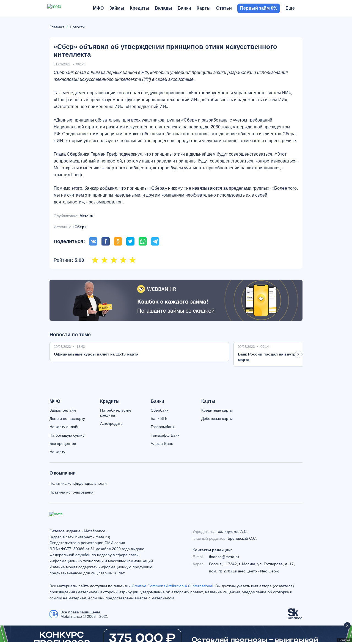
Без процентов (63, 443)
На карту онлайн (64, 427)
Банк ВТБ (159, 418)
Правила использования (72, 492)
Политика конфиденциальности (78, 483)
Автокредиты (111, 423)
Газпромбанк (162, 427)
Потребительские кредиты (115, 412)
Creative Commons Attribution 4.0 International (172, 586)
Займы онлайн (63, 410)
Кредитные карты (217, 410)
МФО (55, 401)
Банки (157, 401)
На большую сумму (67, 435)
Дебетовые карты (217, 418)
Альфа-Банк (162, 443)
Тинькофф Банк (165, 435)
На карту (57, 452)
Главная (57, 27)
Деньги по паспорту (67, 418)
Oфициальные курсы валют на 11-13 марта (96, 354)
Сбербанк (159, 410)
